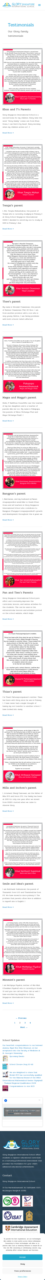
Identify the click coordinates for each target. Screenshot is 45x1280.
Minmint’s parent (13, 980)
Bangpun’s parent (14, 493)
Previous (21, 1018)
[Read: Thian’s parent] (22, 658)
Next (24, 1027)
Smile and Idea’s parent (18, 884)
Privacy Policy (22, 1276)
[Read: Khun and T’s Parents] (22, 76)
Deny (22, 1264)
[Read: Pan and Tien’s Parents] (22, 559)
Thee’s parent (11, 301)
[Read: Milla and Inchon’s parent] (22, 754)
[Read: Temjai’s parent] (22, 172)
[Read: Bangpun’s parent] (22, 460)
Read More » (8, 132)
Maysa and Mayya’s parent (19, 397)
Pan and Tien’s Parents (17, 592)
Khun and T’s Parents (16, 109)
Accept (22, 1257)
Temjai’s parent (12, 205)
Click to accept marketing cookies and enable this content (23, 1112)
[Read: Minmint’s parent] (22, 947)
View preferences (22, 1270)
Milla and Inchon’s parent (19, 788)
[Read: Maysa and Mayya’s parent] (22, 364)
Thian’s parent (12, 692)
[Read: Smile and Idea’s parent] (22, 850)
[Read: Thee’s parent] (22, 268)
